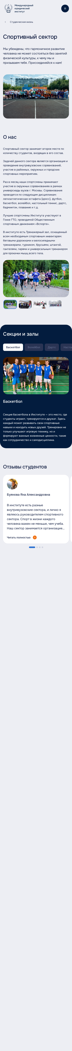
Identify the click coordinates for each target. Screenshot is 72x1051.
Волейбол (34, 347)
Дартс (52, 347)
